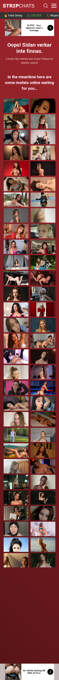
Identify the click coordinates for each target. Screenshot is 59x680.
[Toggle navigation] (54, 6)
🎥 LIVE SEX (34, 15)
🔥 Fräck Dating (13, 15)
